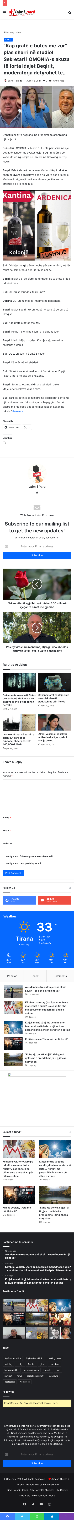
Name (7, 819)
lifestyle (47, 1371)
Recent (35, 977)
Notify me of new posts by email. (24, 864)
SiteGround (52, 1486)
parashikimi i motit (35, 1377)
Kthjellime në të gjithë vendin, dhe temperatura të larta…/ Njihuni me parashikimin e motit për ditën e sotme (47, 1027)
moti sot (8, 1377)
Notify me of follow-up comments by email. (29, 857)
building (8, 1365)
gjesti (42, 1365)
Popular (12, 977)
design (20, 1365)
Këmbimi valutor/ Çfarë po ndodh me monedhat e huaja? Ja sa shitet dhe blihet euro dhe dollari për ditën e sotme (18, 1170)
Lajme (18, 32)
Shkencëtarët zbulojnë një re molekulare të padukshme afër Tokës (53, 699)
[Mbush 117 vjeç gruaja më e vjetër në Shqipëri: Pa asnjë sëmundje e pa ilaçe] (14, 1334)
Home (9, 32)
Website (7, 844)
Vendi (17, 1491)
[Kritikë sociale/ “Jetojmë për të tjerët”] (13, 1045)
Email (7, 831)
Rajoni (25, 1491)
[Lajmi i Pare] (22, 12)
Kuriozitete (24, 1497)
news (19, 1377)
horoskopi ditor (11, 1371)
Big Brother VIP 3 (12, 1359)
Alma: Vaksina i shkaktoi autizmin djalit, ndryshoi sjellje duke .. (52, 738)
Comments (60, 977)
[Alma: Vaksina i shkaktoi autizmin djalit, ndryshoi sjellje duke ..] (54, 724)
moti (58, 1371)
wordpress (25, 1383)
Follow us (8, 1393)
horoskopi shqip (31, 1371)
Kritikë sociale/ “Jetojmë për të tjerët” (46, 1040)
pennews (53, 1377)
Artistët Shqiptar (45, 1491)
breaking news (54, 1359)
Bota (32, 1491)
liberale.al (18, 412)
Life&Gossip (62, 1491)
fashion (31, 1365)
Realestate (9, 1383)
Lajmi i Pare (13, 80)
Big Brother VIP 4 (34, 1359)
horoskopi (54, 1365)
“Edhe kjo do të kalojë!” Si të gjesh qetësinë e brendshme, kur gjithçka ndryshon (45, 1059)
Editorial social (39, 1497)
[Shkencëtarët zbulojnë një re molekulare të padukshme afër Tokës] (54, 684)
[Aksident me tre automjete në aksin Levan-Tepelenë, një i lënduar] (13, 993)
